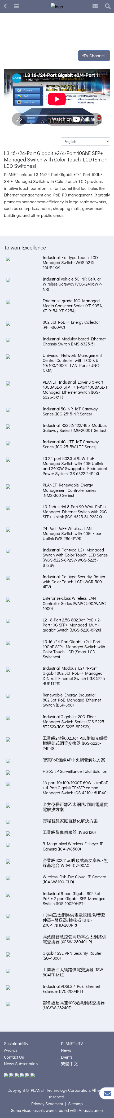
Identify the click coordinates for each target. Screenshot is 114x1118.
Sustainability (16, 1043)
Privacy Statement (47, 1103)
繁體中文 (69, 1063)
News (66, 1050)
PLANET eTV (72, 1043)
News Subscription (21, 1063)
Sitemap (75, 1103)
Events (66, 1057)
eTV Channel (94, 55)
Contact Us (14, 1057)
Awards (10, 1050)
